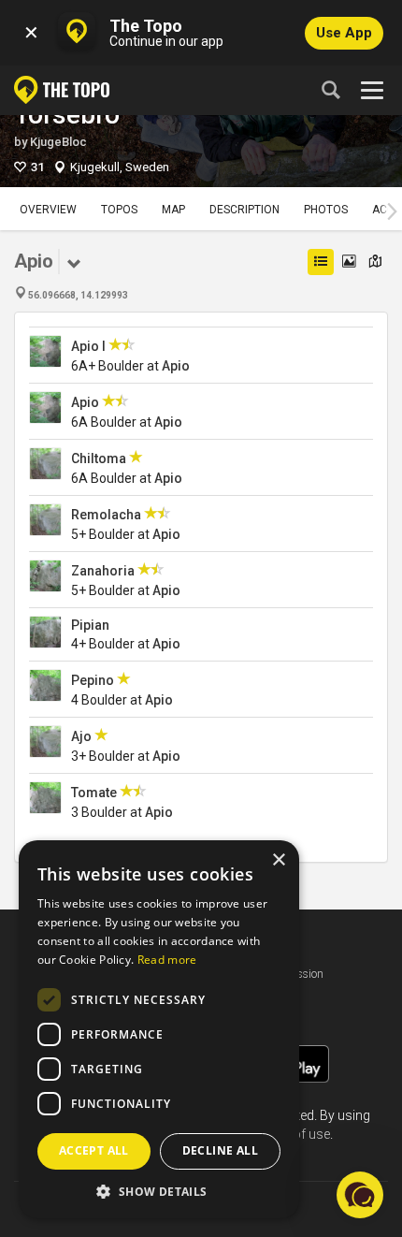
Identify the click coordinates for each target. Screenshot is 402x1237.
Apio (176, 365)
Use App (344, 32)
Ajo (81, 736)
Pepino (92, 680)
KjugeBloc (58, 142)
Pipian (90, 625)
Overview (48, 209)
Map (173, 209)
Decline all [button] (220, 1150)
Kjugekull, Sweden (119, 167)
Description (244, 209)
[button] (158, 1191)
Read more (167, 960)
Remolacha (106, 514)
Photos (326, 209)
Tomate (94, 792)
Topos (119, 209)
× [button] (278, 860)
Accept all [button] (94, 1150)
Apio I (88, 346)
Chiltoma (98, 458)
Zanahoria (103, 570)
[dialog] (159, 1029)
